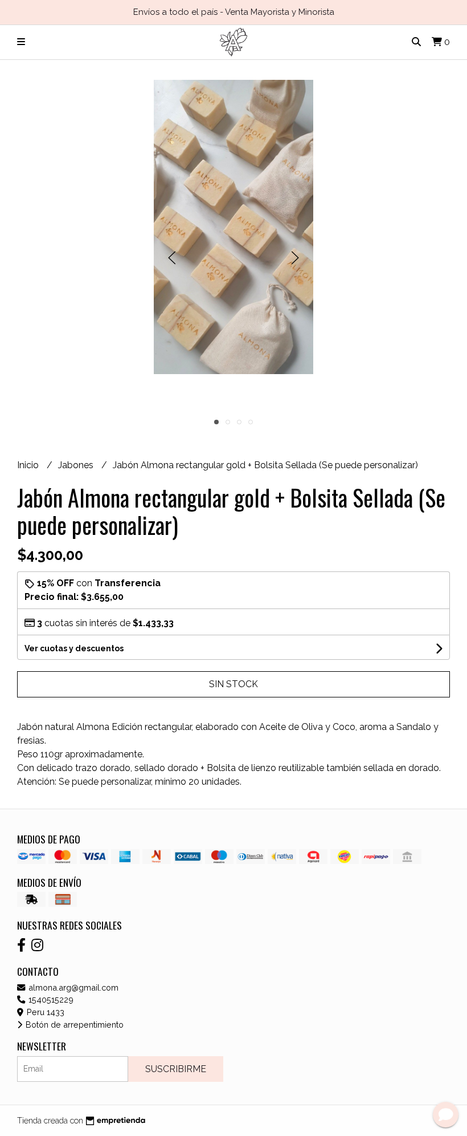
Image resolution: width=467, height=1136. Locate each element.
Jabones (77, 465)
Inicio (29, 465)
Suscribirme (175, 1069)
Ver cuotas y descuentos (74, 648)
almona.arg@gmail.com (72, 987)
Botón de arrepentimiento (73, 1024)
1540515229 (49, 999)
